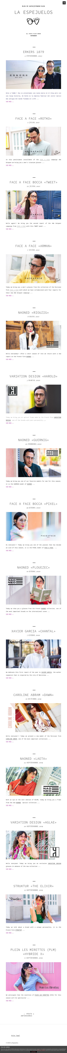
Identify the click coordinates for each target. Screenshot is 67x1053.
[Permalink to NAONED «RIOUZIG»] (33, 349)
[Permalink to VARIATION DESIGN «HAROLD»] (33, 413)
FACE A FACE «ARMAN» (33, 246)
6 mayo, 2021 (33, 316)
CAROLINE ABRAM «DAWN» (33, 695)
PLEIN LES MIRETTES (42, 995)
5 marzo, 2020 (33, 380)
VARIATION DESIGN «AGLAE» (33, 822)
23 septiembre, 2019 (33, 763)
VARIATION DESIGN (54, 863)
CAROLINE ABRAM (11, 739)
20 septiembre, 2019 (33, 826)
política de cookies (40, 1050)
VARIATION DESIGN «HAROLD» (33, 376)
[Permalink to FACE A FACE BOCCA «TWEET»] (33, 219)
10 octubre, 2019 (33, 699)
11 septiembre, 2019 (33, 958)
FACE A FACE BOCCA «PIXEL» (33, 504)
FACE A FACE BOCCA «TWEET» (33, 182)
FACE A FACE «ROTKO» (33, 118)
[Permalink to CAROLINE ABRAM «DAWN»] (33, 731)
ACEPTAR (33, 1051)
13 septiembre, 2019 (33, 890)
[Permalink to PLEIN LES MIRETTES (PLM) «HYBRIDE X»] (33, 990)
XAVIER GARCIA (46, 672)
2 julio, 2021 (34, 122)
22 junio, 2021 (33, 186)
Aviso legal (15, 1035)
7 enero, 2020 (33, 635)
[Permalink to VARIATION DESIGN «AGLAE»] (33, 859)
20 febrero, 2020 (33, 444)
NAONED (28, 356)
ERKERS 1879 (33, 52)
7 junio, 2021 (33, 250)
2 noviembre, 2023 (33, 56)
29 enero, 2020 (33, 508)
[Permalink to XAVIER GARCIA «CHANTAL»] (33, 667)
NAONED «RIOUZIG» (33, 313)
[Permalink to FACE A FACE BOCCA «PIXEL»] (33, 540)
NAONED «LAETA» (33, 759)
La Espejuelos (33, 12)
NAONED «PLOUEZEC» (33, 567)
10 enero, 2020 (33, 571)
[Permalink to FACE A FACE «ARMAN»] (33, 282)
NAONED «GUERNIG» (33, 440)
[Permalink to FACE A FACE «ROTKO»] (33, 155)
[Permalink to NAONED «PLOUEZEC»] (33, 604)
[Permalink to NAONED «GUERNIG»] (33, 476)
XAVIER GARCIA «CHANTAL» (33, 631)
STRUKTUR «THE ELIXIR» (33, 886)
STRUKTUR (18, 930)
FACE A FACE (45, 160)
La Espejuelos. (14, 1043)
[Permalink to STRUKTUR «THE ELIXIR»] (33, 922)
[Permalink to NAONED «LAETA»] (33, 795)
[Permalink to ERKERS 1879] (33, 88)
